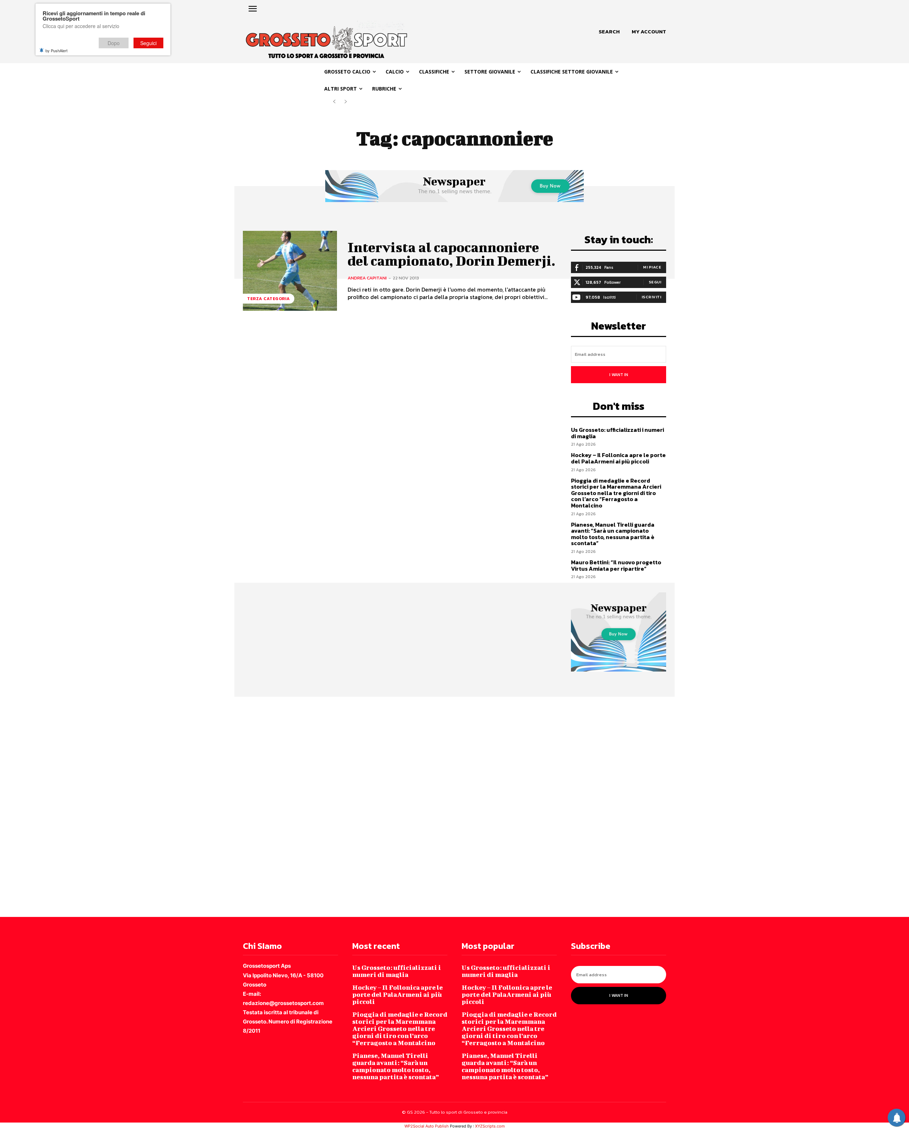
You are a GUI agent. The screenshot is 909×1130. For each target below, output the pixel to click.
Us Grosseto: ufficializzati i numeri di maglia (617, 432)
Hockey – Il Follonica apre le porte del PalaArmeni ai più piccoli (618, 458)
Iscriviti (652, 297)
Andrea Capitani (367, 278)
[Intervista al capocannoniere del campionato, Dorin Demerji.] (290, 271)
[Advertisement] (213, 806)
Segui (655, 282)
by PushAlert (56, 50)
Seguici (148, 43)
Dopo (114, 43)
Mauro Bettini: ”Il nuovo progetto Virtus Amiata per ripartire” (616, 565)
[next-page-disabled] (345, 101)
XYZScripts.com (490, 1126)
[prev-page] (334, 101)
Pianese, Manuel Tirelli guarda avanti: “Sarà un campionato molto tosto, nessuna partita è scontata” (612, 534)
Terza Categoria (268, 298)
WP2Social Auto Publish (426, 1126)
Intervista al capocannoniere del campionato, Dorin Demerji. (451, 253)
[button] (609, 32)
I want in (618, 374)
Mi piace (652, 267)
